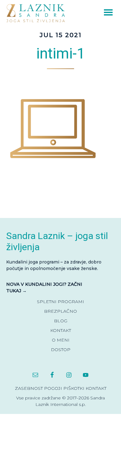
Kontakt (96, 388)
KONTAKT (60, 330)
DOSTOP (60, 349)
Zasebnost (29, 388)
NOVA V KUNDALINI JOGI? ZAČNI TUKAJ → (44, 287)
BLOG (60, 321)
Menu (99, 11)
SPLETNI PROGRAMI (60, 301)
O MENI (60, 340)
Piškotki (73, 388)
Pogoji (53, 388)
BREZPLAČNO (60, 311)
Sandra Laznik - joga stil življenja (37, 13)
